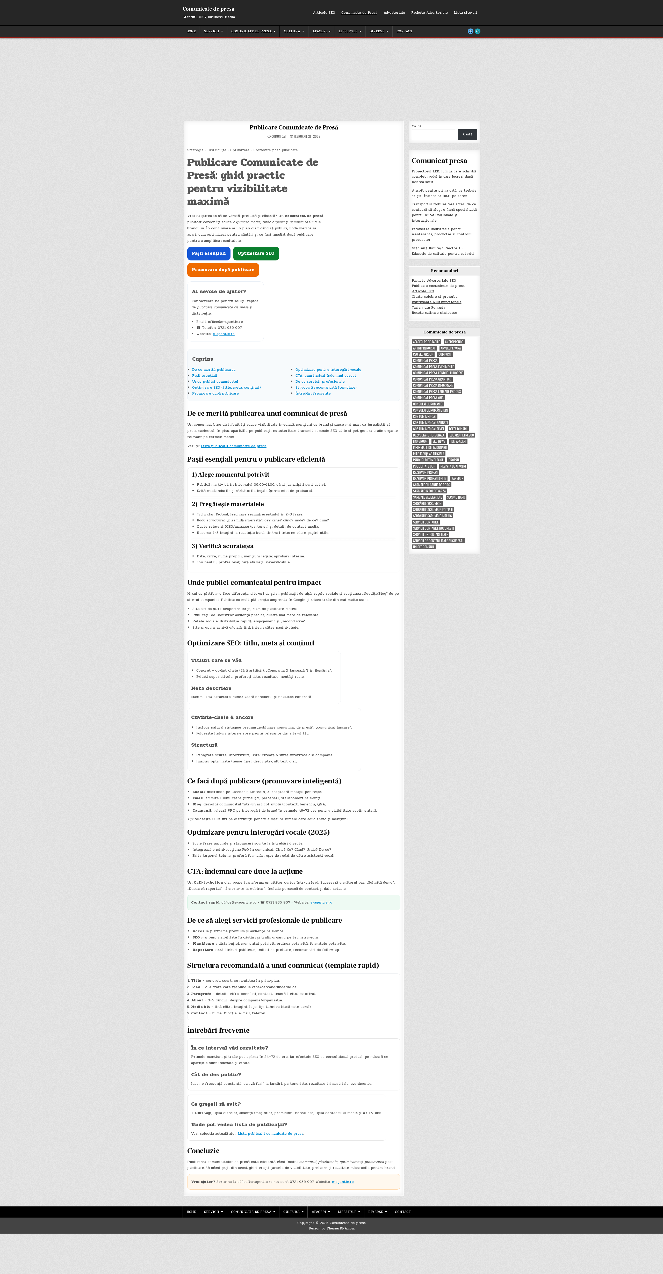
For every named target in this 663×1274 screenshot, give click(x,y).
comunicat (279, 136)
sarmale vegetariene (427, 497)
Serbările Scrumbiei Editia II (433, 509)
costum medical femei (428, 428)
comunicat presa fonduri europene (438, 372)
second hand (456, 497)
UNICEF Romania (423, 546)
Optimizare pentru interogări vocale (328, 369)
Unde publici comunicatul (215, 381)
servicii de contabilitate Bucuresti (438, 540)
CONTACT (405, 31)
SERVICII (211, 31)
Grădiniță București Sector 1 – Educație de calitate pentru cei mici (443, 251)
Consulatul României (428, 404)
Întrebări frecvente (313, 393)
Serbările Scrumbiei (427, 503)
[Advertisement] (331, 76)
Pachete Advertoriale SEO (434, 280)
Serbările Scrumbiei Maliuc (432, 515)
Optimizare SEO (256, 253)
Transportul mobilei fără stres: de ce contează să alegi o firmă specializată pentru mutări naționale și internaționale (444, 212)
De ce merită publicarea (213, 369)
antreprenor (454, 341)
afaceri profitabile (426, 341)
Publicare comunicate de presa (438, 285)
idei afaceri (458, 441)
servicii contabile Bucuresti (433, 528)
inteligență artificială (428, 453)
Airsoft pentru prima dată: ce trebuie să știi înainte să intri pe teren (444, 193)
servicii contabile (425, 522)
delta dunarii (458, 428)
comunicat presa (425, 360)
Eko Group (420, 441)
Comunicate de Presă (359, 12)
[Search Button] (477, 31)
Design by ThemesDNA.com (332, 1228)
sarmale (457, 478)
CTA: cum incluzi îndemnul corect (326, 375)
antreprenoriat (424, 348)
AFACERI (319, 31)
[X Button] (470, 31)
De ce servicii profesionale (320, 381)
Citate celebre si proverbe (435, 296)
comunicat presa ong (428, 397)
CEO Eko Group (423, 354)
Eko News (439, 441)
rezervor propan (425, 472)
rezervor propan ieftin (429, 478)
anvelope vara (451, 348)
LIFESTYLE (348, 31)
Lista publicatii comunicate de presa (233, 446)
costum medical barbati (430, 422)
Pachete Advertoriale (429, 12)
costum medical (424, 416)
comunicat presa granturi (432, 379)
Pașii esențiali (209, 253)
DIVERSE (377, 31)
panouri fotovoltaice (428, 459)
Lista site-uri (465, 12)
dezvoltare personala (428, 435)
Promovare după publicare (223, 269)
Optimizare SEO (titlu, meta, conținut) (226, 387)
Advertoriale (394, 12)
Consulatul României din (430, 410)
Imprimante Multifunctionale (437, 302)
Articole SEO (324, 12)
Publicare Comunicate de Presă (293, 127)
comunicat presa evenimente (433, 366)
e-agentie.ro (224, 334)
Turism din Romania (428, 307)
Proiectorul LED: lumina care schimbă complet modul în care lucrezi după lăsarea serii (444, 177)
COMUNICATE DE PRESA (251, 31)
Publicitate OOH (424, 466)
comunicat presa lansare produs (437, 391)
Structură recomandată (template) (326, 387)
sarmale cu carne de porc (431, 484)
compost (445, 354)
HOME (191, 31)
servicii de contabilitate (430, 534)
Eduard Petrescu (462, 435)
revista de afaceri (453, 466)
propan (454, 459)
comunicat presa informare (433, 385)
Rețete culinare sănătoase (434, 312)
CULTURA (292, 31)
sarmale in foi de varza (429, 491)
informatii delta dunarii (430, 447)
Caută (416, 126)
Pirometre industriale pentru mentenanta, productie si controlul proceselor (442, 235)
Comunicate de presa (208, 9)
